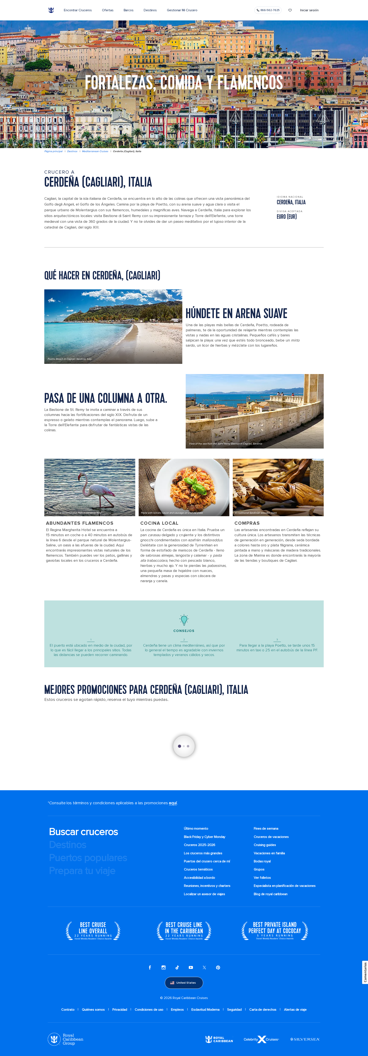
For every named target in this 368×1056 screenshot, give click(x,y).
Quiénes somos (93, 1009)
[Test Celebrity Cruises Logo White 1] (261, 1039)
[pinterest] (218, 967)
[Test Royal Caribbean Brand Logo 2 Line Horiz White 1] (219, 1039)
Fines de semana (266, 828)
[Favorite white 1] (290, 10)
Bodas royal (262, 861)
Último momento (196, 828)
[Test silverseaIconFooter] (305, 1039)
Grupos (259, 869)
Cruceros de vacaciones (271, 837)
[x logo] (204, 967)
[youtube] (191, 967)
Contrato (67, 1009)
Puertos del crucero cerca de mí (207, 861)
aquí (173, 803)
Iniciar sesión (309, 10)
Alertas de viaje (295, 1009)
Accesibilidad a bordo (199, 878)
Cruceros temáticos (198, 869)
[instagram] (163, 967)
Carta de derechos (262, 1009)
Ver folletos (262, 878)
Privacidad (119, 1009)
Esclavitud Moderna (205, 1009)
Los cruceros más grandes (203, 853)
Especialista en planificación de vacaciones (285, 886)
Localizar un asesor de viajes (204, 894)
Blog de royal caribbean (271, 894)
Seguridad (234, 1009)
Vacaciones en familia (269, 853)
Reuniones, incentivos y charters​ (207, 886)
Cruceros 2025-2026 (199, 845)
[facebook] (150, 967)
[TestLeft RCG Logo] (65, 1039)
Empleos (177, 1009)
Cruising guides (265, 845)
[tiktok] (177, 967)
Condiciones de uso (149, 1009)
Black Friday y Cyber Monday (204, 837)
